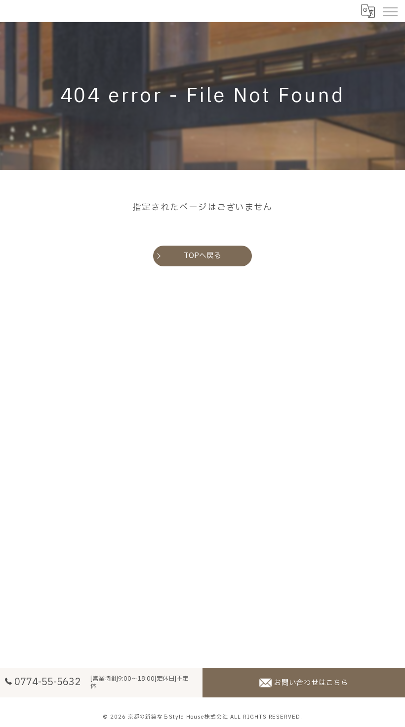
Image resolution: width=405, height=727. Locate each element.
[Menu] (389, 11)
